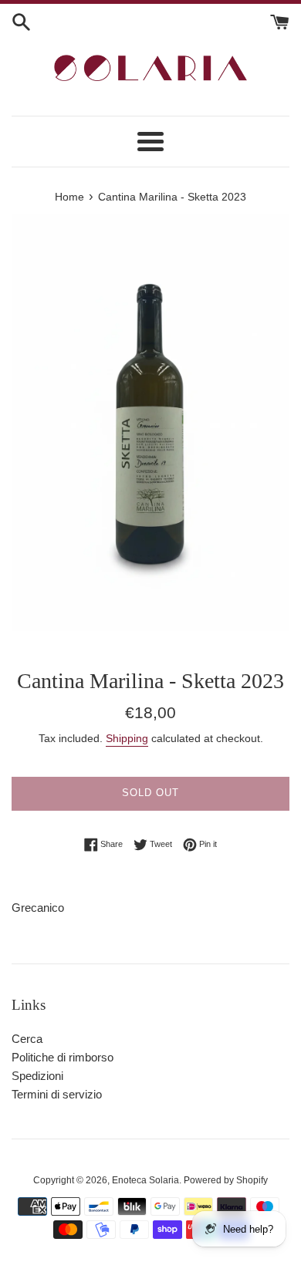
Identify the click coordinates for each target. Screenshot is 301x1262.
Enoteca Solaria (145, 1180)
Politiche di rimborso (62, 1057)
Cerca (27, 1038)
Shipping (127, 738)
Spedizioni (37, 1075)
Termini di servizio (57, 1094)
